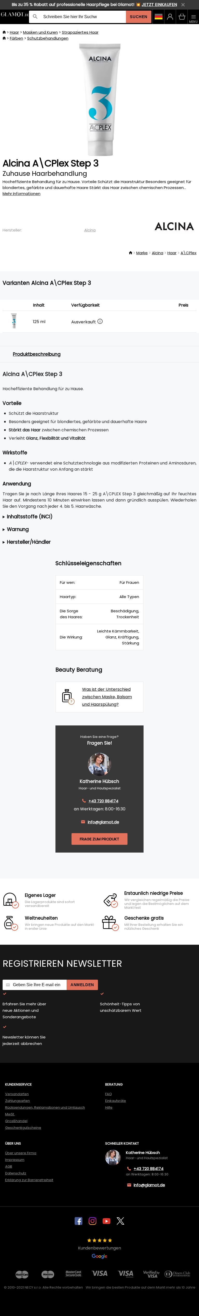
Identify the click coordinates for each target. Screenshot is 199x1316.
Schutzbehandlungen (47, 38)
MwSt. (10, 1114)
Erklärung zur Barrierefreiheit (29, 1179)
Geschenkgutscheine (23, 1127)
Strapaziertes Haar (80, 32)
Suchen (138, 16)
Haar (14, 32)
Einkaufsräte (115, 1100)
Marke (142, 253)
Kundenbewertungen (99, 1248)
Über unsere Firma (20, 1153)
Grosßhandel (16, 1120)
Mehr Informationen (21, 193)
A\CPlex (188, 253)
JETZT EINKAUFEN (159, 5)
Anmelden (82, 985)
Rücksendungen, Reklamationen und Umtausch (45, 1107)
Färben (16, 38)
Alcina (90, 230)
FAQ (108, 1094)
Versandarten (17, 1094)
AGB (8, 1166)
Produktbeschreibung (37, 354)
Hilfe (108, 1107)
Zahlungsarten (17, 1100)
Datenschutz (15, 1173)
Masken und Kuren (40, 32)
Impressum (14, 1159)
